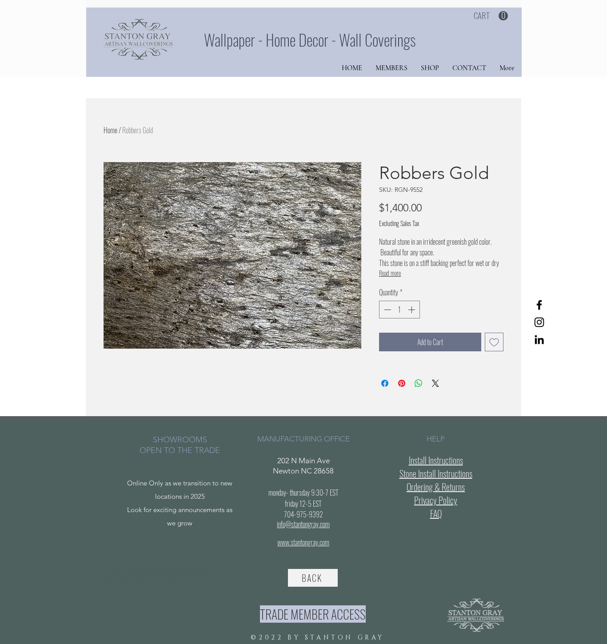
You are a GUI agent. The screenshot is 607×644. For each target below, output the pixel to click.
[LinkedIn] (539, 339)
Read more (390, 273)
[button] (491, 16)
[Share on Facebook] (384, 383)
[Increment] (412, 309)
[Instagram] (539, 322)
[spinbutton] (399, 309)
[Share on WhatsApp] (418, 383)
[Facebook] (539, 304)
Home (110, 130)
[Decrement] (386, 309)
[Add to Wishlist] (494, 342)
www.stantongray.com (303, 542)
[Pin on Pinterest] (401, 383)
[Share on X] (435, 383)
